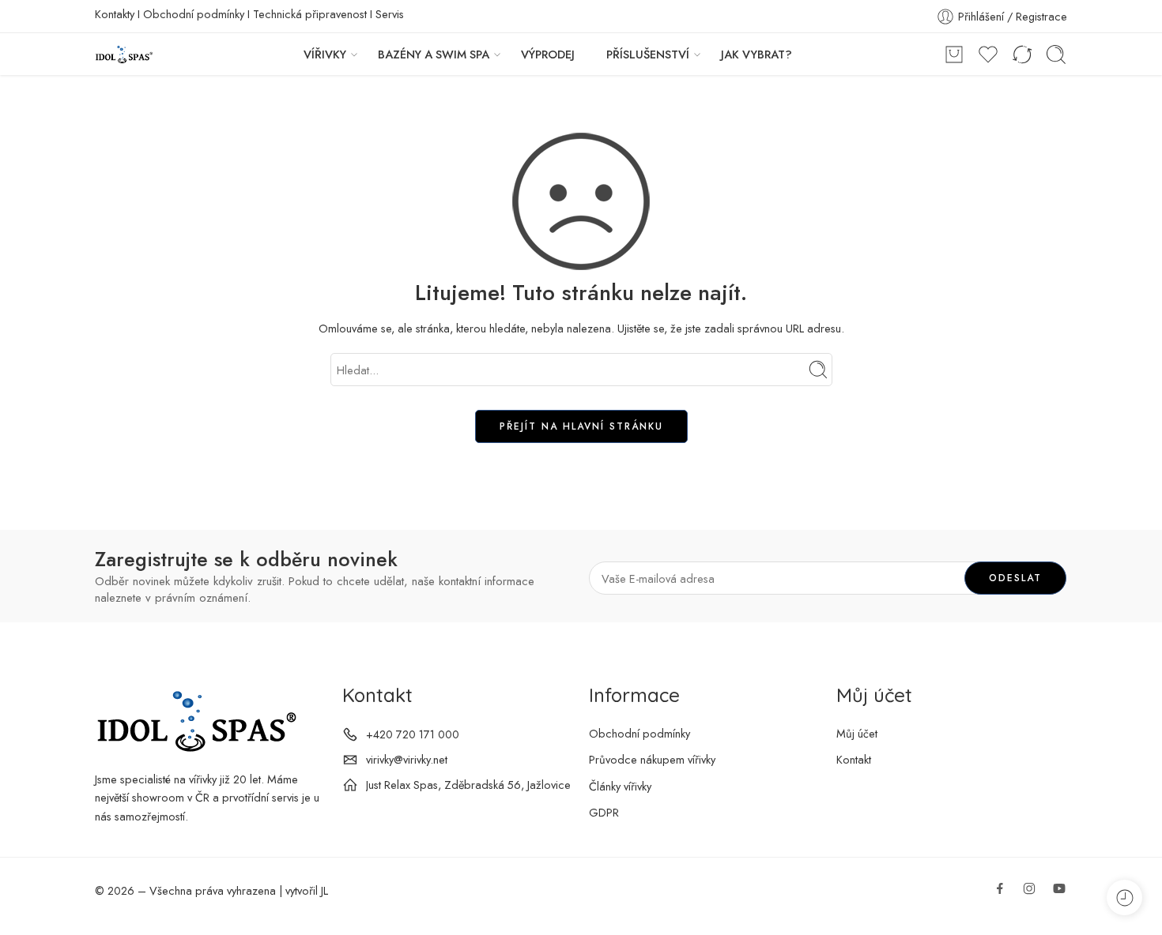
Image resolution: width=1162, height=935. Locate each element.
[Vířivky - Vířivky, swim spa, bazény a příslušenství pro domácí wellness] (124, 54)
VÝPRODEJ (548, 54)
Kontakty (114, 14)
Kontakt (853, 759)
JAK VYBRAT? (756, 54)
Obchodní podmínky (193, 14)
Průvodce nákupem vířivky (652, 759)
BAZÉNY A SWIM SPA (433, 54)
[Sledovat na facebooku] (1000, 888)
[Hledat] (1056, 54)
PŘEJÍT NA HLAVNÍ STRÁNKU (581, 426)
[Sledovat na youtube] (1059, 888)
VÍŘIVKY (325, 54)
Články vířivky (620, 786)
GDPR (604, 812)
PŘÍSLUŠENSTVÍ (647, 54)
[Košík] (954, 54)
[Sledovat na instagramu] (1029, 888)
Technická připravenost (310, 14)
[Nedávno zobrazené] (1124, 897)
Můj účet (856, 733)
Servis (389, 14)
